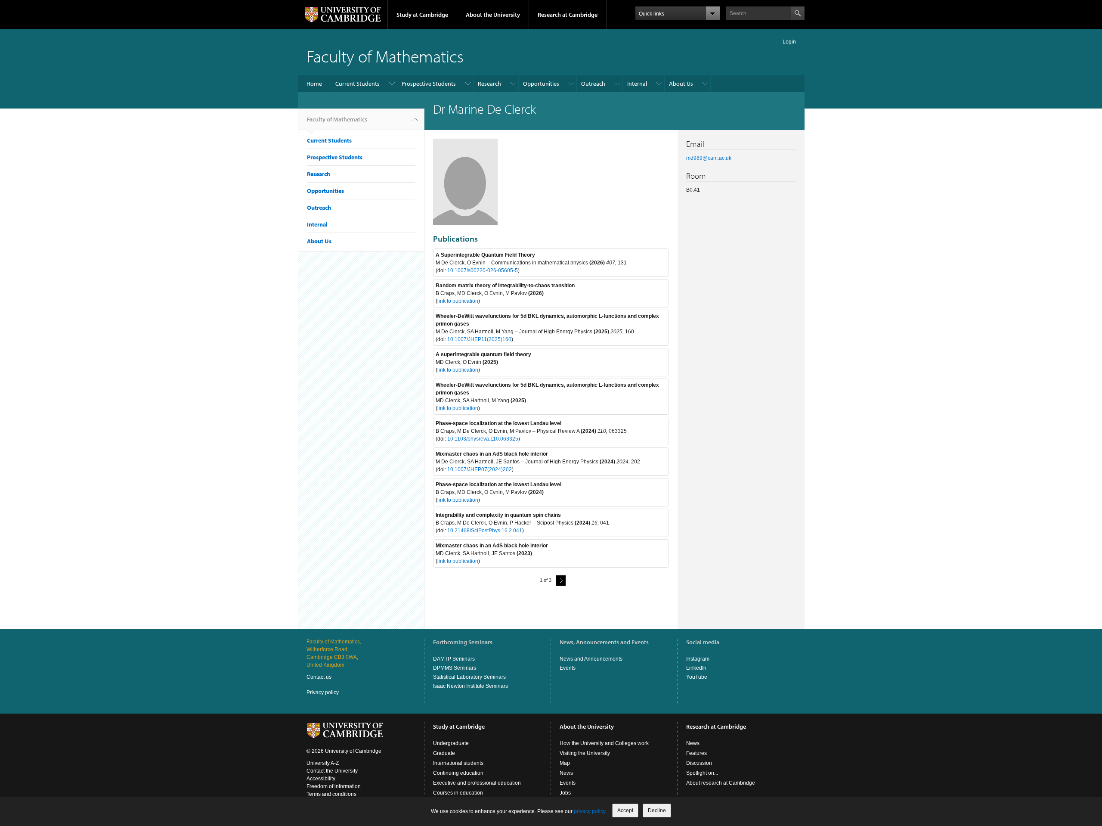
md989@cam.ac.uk (708, 158)
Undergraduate (451, 743)
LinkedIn (696, 668)
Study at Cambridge (422, 15)
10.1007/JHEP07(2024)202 (479, 469)
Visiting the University (585, 753)
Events (568, 668)
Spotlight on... (702, 773)
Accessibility (320, 779)
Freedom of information (333, 786)
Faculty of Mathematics (385, 56)
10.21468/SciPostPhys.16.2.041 (484, 531)
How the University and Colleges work (604, 743)
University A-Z (322, 763)
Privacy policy (322, 692)
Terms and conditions (331, 794)
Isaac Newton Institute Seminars (470, 686)
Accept (625, 810)
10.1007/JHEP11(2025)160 (479, 339)
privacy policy (589, 811)
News (566, 773)
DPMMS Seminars (454, 668)
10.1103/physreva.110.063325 (482, 439)
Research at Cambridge (567, 15)
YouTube (696, 677)
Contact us (318, 677)
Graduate (444, 753)
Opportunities (541, 83)
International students (458, 763)
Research (489, 83)
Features (696, 753)
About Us (681, 83)
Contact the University (332, 771)
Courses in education (458, 793)
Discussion (699, 763)
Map (565, 763)
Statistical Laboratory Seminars (469, 677)
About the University (493, 15)
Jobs (565, 793)
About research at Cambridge (720, 783)
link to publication (457, 301)
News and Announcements (591, 659)
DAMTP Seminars (454, 659)
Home (314, 83)
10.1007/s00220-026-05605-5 (482, 270)
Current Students (357, 83)
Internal (637, 83)
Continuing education (458, 773)
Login (789, 42)
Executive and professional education (477, 783)
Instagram (697, 659)
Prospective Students (429, 83)
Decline (657, 810)
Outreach (593, 83)
